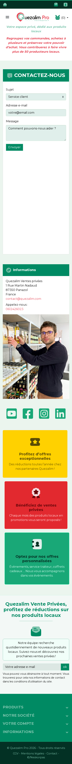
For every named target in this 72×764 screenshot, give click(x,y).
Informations (18, 732)
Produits (13, 707)
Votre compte (18, 723)
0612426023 (14, 309)
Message (12, 121)
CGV (15, 753)
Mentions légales (32, 753)
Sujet (10, 89)
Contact (52, 753)
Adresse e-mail (16, 105)
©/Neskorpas (36, 757)
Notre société (18, 715)
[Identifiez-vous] (66, 4)
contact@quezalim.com (23, 299)
